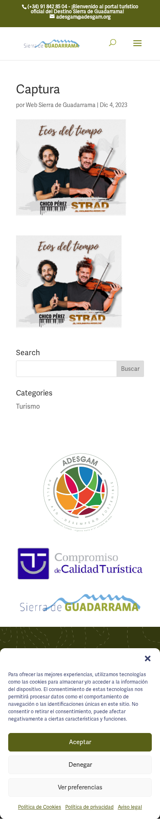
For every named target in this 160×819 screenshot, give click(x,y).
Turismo (28, 406)
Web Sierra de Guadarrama (61, 105)
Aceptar (80, 742)
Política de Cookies (39, 807)
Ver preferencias (80, 787)
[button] (148, 658)
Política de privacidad (89, 807)
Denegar (80, 765)
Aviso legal (130, 807)
